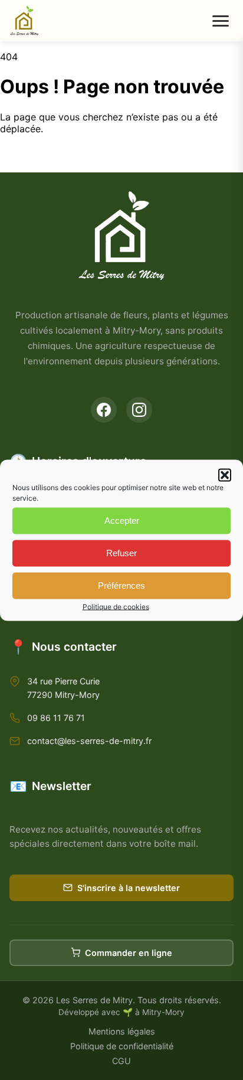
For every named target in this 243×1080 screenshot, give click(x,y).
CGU (121, 1061)
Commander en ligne (128, 953)
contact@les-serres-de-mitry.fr (89, 741)
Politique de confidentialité (121, 1046)
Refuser (121, 553)
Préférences (121, 585)
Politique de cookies (116, 606)
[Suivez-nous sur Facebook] (104, 410)
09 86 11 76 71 (56, 718)
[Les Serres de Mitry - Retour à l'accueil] (24, 20)
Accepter (121, 520)
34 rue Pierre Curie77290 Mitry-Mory (63, 688)
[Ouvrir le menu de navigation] (221, 21)
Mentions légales (121, 1031)
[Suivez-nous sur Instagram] (139, 410)
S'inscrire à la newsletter (128, 888)
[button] (225, 475)
